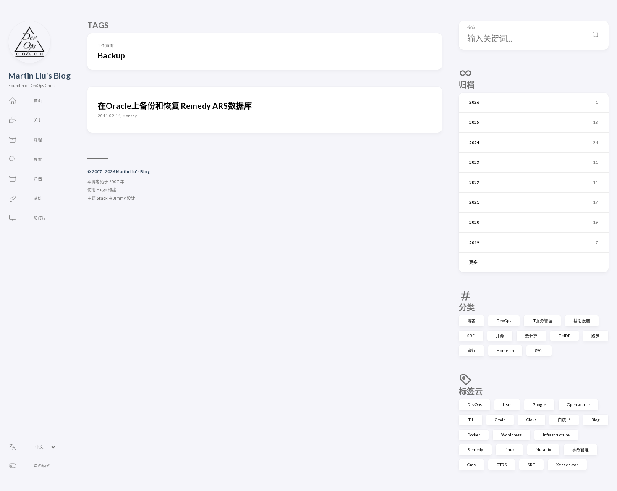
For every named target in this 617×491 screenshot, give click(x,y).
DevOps (504, 320)
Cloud (531, 419)
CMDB (564, 335)
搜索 (471, 27)
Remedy (475, 449)
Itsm (507, 404)
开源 (500, 335)
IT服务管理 (542, 320)
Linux (509, 449)
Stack (102, 198)
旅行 (471, 350)
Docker (473, 435)
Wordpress (511, 435)
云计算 (531, 335)
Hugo (102, 189)
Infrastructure (556, 435)
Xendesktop (567, 464)
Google (539, 404)
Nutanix (543, 449)
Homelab (505, 350)
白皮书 (564, 419)
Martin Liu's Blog (39, 75)
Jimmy (119, 198)
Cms (471, 464)
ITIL (470, 419)
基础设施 (581, 320)
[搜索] (596, 35)
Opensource (578, 404)
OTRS (502, 464)
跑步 (595, 335)
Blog (595, 419)
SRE (471, 335)
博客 (471, 320)
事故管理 (580, 449)
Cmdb (500, 419)
